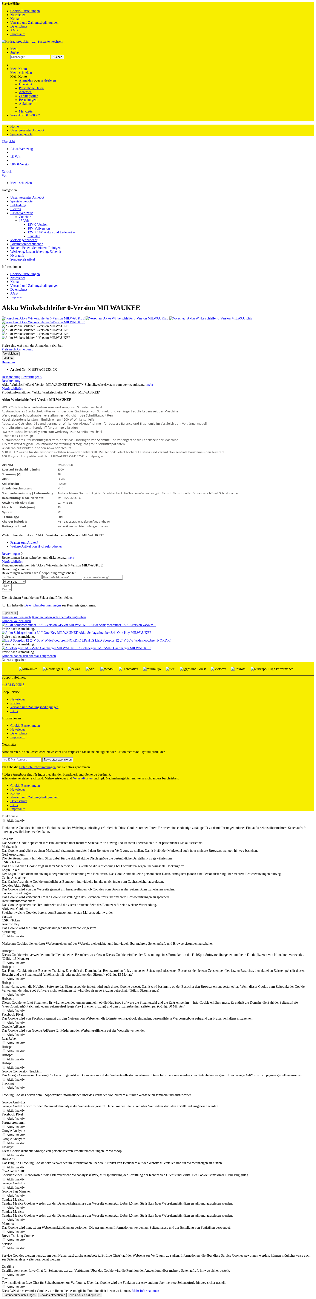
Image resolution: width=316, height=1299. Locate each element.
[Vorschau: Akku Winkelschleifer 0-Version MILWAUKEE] (44, 318)
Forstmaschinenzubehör (26, 244)
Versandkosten (83, 778)
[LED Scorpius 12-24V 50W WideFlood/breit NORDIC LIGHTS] (48, 640)
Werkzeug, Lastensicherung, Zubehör (35, 251)
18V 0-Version (38, 224)
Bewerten (8, 362)
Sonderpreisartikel (22, 259)
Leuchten (34, 236)
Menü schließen (21, 72)
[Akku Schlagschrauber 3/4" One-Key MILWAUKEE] (40, 632)
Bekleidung (18, 205)
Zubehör (25, 217)
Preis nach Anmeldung (17, 349)
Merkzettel (26, 111)
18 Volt (24, 220)
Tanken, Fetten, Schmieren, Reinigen (35, 248)
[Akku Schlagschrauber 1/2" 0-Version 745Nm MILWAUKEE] (46, 625)
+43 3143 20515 (13, 685)
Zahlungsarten (28, 96)
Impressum (17, 34)
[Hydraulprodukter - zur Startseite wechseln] (32, 41)
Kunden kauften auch (16, 617)
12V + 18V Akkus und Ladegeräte (51, 232)
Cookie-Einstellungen (25, 11)
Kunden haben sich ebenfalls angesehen (59, 617)
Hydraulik (17, 255)
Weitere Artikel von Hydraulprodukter (36, 546)
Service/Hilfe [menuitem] (30, 19)
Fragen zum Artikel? (24, 542)
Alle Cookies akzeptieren (84, 1295)
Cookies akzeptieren (52, 1295)
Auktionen (26, 103)
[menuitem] (162, 11)
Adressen (25, 92)
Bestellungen (28, 100)
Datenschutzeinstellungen (19, 1295)
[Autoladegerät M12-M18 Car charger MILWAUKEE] (40, 648)
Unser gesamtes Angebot (27, 197)
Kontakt (15, 18)
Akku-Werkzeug (21, 213)
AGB (14, 30)
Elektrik (15, 209)
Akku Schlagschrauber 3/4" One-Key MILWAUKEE (115, 632)
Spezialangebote (21, 201)
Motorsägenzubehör (23, 240)
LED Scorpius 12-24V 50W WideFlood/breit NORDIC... (134, 640)
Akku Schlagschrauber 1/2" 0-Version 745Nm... (123, 625)
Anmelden (26, 80)
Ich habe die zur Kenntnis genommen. (51, 605)
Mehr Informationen (145, 1291)
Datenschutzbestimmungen (42, 605)
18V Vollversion (39, 228)
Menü (14, 49)
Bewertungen (31, 377)
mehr (149, 384)
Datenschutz (18, 26)
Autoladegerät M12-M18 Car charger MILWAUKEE (114, 648)
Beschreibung (11, 377)
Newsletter (17, 15)
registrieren (48, 80)
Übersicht (25, 84)
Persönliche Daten (31, 88)
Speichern (9, 613)
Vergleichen (10, 353)
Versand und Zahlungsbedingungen (34, 22)
